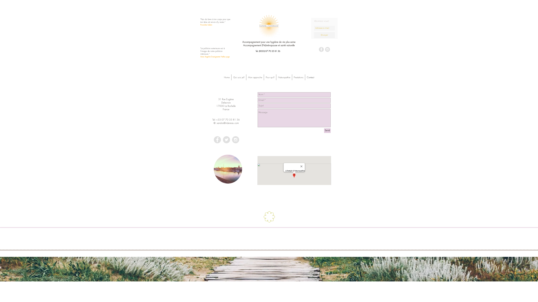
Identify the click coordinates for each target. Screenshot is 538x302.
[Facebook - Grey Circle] (321, 49)
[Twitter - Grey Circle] (226, 139)
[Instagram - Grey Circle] (327, 49)
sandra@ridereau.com (228, 123)
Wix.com (288, 231)
